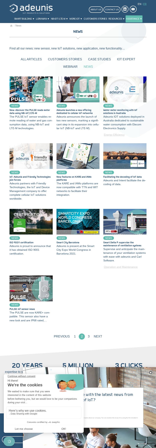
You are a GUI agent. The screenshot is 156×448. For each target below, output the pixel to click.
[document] (78, 224)
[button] (150, 372)
